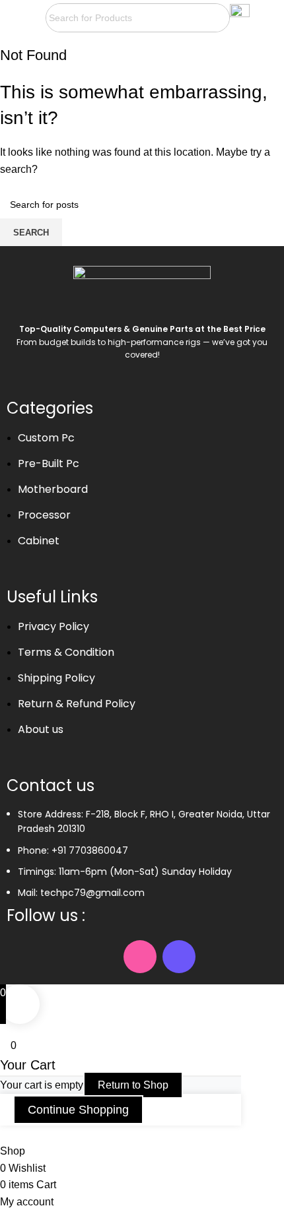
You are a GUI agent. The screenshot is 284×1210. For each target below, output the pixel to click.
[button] (23, 18)
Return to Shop (133, 1085)
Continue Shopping (78, 1109)
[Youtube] (101, 956)
